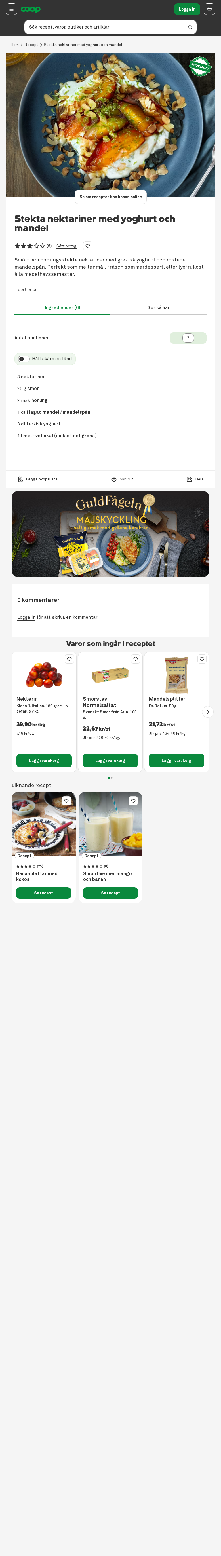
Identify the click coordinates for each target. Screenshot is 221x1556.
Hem (14, 44)
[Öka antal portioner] (201, 338)
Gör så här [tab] (158, 308)
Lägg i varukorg (44, 760)
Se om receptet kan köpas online (110, 197)
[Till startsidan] (31, 9)
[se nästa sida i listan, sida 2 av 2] (208, 712)
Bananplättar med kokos (37, 877)
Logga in (187, 9)
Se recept (43, 893)
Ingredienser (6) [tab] (62, 308)
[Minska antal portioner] (175, 338)
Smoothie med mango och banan (107, 877)
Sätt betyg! (66, 246)
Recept (31, 44)
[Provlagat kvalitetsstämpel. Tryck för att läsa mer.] (200, 66)
